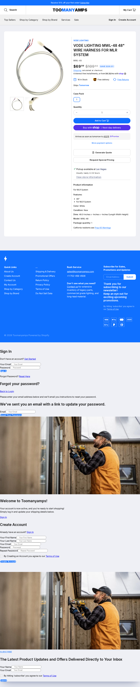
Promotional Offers (45, 275)
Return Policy (42, 280)
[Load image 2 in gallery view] (32, 104)
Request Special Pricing (102, 160)
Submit (129, 277)
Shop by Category (13, 289)
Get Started (30, 358)
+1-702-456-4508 (76, 275)
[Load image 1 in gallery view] (17, 104)
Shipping (77, 70)
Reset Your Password (11, 415)
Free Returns (123, 79)
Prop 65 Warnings (103, 227)
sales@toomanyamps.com (80, 271)
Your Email (5, 364)
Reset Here (24, 376)
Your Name (5, 667)
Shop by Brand (11, 293)
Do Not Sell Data (44, 293)
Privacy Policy (43, 284)
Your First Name (8, 537)
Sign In (112, 19)
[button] (134, 10)
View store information (88, 177)
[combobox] (22, 9)
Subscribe (84, 3)
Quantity (77, 107)
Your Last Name (8, 540)
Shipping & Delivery (46, 271)
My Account (10, 284)
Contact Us (9, 280)
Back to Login (7, 391)
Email (3, 411)
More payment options (102, 143)
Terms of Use (42, 289)
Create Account (127, 19)
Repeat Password (9, 550)
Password (5, 367)
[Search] (5, 10)
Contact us (72, 286)
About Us (9, 271)
